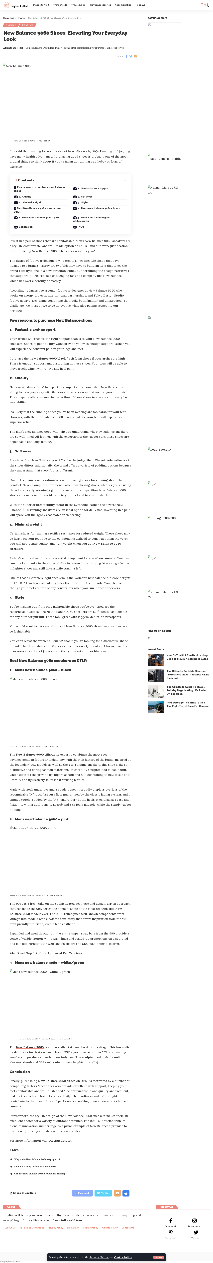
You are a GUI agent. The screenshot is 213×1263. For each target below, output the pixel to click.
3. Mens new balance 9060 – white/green (92, 219)
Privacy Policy (99, 1257)
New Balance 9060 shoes (56, 1081)
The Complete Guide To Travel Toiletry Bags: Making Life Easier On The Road (187, 690)
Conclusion (26, 227)
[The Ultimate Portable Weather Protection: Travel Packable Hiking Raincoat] (156, 675)
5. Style (83, 202)
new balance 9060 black (47, 358)
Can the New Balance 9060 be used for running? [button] (40, 1173)
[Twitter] (196, 1232)
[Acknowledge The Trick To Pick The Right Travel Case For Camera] (156, 707)
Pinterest (171, 1238)
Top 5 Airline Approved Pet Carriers (54, 953)
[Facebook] (170, 1220)
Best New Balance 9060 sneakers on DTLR (37, 210)
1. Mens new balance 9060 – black (99, 208)
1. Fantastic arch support (93, 188)
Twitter (196, 1238)
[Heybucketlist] (15, 5)
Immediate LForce (14, 1262)
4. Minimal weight (30, 202)
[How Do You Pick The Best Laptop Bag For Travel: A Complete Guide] (156, 660)
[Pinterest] (170, 1232)
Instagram (194, 1226)
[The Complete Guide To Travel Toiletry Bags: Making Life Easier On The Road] (156, 691)
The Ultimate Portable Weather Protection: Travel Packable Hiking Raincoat (188, 674)
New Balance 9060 (30, 754)
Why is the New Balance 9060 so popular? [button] (37, 1159)
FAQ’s (81, 227)
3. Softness (85, 196)
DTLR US (27, 25)
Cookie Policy (123, 1257)
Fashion (11, 25)
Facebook (171, 1226)
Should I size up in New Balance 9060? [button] (35, 1166)
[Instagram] (194, 1220)
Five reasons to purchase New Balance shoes (39, 189)
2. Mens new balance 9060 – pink (38, 217)
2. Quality (25, 196)
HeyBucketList (60, 1140)
